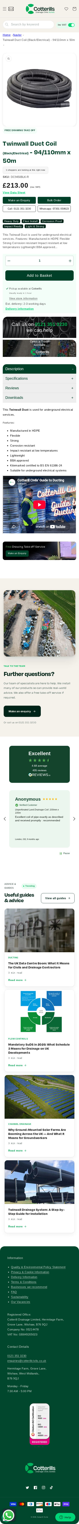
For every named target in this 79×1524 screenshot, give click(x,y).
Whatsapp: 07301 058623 (54, 208)
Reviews (12, 388)
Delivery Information (24, 1277)
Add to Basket (39, 275)
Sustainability (19, 1296)
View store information (23, 298)
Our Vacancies (20, 1301)
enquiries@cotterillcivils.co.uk (26, 1360)
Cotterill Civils (42, 1517)
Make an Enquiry (19, 200)
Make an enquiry (20, 711)
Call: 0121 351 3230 (19, 208)
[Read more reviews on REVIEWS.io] (39, 775)
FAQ (14, 1291)
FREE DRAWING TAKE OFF (20, 130)
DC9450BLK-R (20, 176)
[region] (39, 818)
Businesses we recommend (29, 1286)
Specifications (16, 378)
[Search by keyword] (7, 24)
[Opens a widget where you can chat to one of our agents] (65, 1517)
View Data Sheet (14, 192)
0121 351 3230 (16, 1355)
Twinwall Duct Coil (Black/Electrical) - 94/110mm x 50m (39, 39)
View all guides (55, 898)
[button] (5, 9)
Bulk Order (54, 200)
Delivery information (20, 308)
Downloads (14, 398)
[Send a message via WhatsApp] (8, 1515)
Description (14, 369)
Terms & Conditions (24, 1282)
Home (6, 34)
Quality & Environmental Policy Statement (38, 1267)
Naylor (17, 34)
